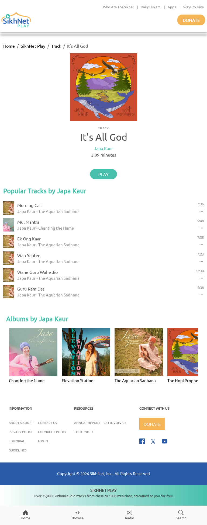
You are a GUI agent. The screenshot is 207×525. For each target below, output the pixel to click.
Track (56, 46)
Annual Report (87, 422)
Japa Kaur (103, 148)
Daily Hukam (150, 7)
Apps (172, 7)
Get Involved (115, 422)
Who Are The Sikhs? (118, 7)
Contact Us (47, 422)
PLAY (103, 174)
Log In (43, 441)
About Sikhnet (21, 422)
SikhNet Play (33, 46)
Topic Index (84, 432)
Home (9, 46)
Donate (191, 20)
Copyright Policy (52, 432)
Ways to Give (193, 7)
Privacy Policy (21, 432)
